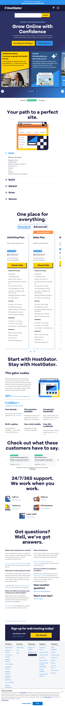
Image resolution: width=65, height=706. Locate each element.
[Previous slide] (2, 91)
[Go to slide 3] (30, 91)
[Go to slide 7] (34, 91)
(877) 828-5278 (39, 3)
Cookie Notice (5, 700)
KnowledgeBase (45, 508)
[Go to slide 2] (29, 91)
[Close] (62, 691)
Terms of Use (23, 692)
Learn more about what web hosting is (16, 563)
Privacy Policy (47, 697)
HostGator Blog (30, 517)
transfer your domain (40, 575)
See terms (19, 415)
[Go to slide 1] (28, 91)
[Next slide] (62, 91)
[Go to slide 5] (32, 91)
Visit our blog (38, 599)
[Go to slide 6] (33, 91)
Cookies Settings (26, 703)
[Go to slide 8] (36, 91)
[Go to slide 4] (31, 91)
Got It (37, 703)
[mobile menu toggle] (58, 8)
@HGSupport (16, 508)
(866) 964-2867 (16, 500)
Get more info (9, 606)
